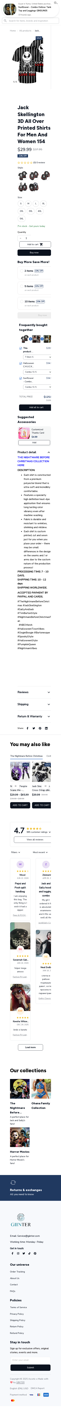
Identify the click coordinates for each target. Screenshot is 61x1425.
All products (25, 30)
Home (13, 30)
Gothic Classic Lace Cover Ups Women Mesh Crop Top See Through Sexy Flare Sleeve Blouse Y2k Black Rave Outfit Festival (45, 998)
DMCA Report (37, 1388)
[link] (9, 9)
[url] (20, 1382)
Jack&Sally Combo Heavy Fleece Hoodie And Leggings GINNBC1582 (45, 923)
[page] (26, 1190)
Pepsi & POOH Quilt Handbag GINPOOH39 (20, 915)
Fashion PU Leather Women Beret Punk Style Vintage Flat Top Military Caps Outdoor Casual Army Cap (20, 977)
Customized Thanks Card (38, 431)
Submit (30, 1367)
